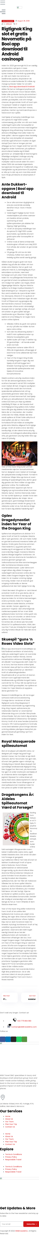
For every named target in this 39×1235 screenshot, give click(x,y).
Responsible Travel (13, 1159)
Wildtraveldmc (21, 1231)
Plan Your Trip (11, 1124)
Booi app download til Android (22, 86)
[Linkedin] (8, 1039)
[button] (19, 1131)
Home (7, 1116)
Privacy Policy (11, 1157)
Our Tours (9, 1121)
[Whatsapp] (19, 1039)
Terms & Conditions (13, 1154)
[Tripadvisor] (24, 1039)
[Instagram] (13, 1039)
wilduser (9, 24)
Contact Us (10, 1127)
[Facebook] (2, 1039)
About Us (9, 1119)
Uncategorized (8, 21)
